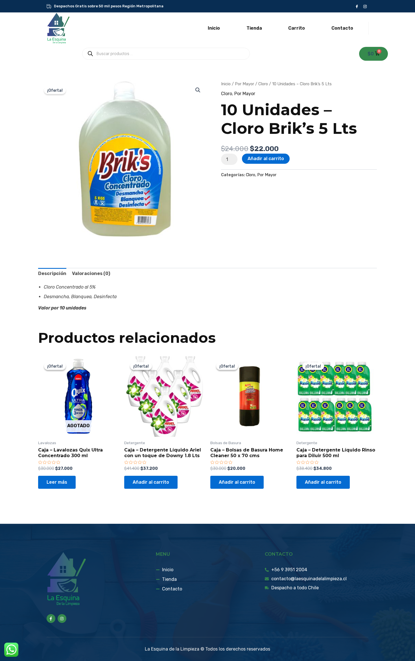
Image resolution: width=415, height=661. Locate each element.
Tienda (254, 28)
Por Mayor (244, 83)
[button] (198, 90)
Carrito (296, 28)
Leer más (57, 482)
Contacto (342, 28)
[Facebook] (356, 6)
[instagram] (364, 6)
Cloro (263, 83)
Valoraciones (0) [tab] (91, 273)
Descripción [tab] (52, 273)
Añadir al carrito (266, 158)
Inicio (214, 28)
